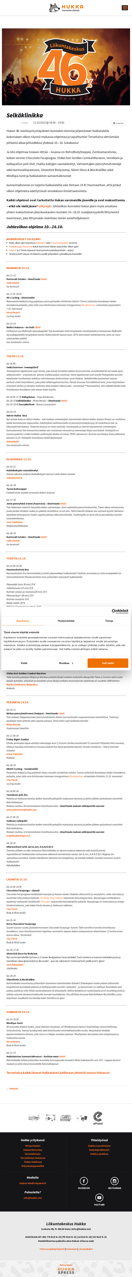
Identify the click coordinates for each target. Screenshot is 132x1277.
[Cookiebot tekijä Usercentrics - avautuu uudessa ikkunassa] (114, 611)
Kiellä (24, 663)
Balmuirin (40, 242)
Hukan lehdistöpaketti (32, 1183)
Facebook (84, 1188)
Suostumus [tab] (22, 620)
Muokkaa (64, 663)
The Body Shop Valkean (51, 897)
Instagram (114, 1188)
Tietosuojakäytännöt (52, 1249)
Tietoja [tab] (109, 620)
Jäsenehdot (86, 1249)
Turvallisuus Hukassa (32, 1157)
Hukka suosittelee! (99, 1145)
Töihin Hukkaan (33, 1161)
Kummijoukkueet (99, 1149)
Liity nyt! (45, 206)
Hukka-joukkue (99, 1153)
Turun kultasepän (59, 242)
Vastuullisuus (33, 1153)
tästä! (44, 279)
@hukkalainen (88, 305)
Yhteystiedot (32, 1145)
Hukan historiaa (32, 1149)
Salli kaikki (108, 663)
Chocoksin (45, 901)
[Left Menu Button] (125, 7)
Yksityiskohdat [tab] (66, 620)
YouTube (99, 1204)
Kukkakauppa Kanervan (21, 246)
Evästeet (71, 1249)
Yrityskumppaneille (32, 1165)
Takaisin (13, 1088)
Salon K (13, 250)
